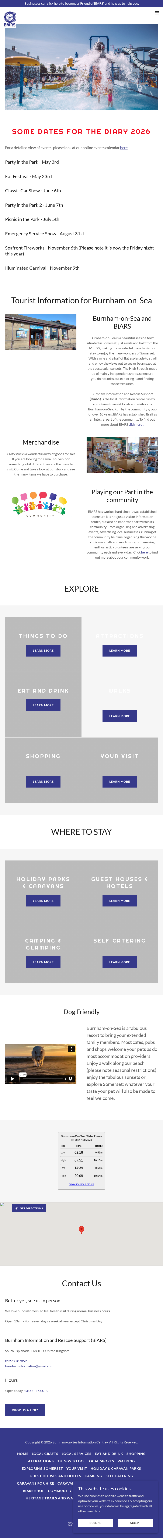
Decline (95, 1522)
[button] (157, 12)
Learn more (43, 650)
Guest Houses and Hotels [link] (55, 1476)
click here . (136, 424)
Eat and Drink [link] (109, 1454)
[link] (9, 12)
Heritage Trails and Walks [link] (53, 1498)
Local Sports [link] (100, 1461)
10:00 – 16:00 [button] (34, 1391)
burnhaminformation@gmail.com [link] (29, 1366)
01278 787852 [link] (16, 1361)
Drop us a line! (25, 1410)
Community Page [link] (65, 1491)
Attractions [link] (41, 1461)
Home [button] (22, 1454)
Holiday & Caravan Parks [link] (116, 1468)
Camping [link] (93, 1476)
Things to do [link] (70, 1461)
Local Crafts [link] (45, 1454)
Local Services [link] (76, 1454)
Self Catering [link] (119, 1476)
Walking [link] (126, 1461)
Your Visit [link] (76, 1468)
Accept (135, 1522)
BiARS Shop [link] (34, 1491)
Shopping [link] (136, 1454)
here (124, 147)
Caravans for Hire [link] (35, 1483)
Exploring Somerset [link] (42, 1468)
